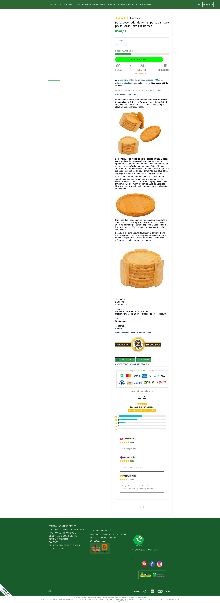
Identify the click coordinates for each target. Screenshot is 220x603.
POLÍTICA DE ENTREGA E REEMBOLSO (68, 530)
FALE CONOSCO (122, 5)
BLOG (135, 5)
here (123, 597)
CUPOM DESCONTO (59, 539)
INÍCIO (53, 5)
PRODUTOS (146, 5)
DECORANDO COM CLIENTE (63, 536)
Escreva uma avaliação (142, 410)
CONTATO (54, 542)
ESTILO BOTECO (57, 548)
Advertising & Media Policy (121, 601)
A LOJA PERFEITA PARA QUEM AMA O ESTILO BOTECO (85, 5)
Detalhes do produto (126, 94)
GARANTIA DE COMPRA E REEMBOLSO (133, 332)
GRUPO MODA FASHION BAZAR (64, 545)
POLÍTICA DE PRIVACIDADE (62, 533)
